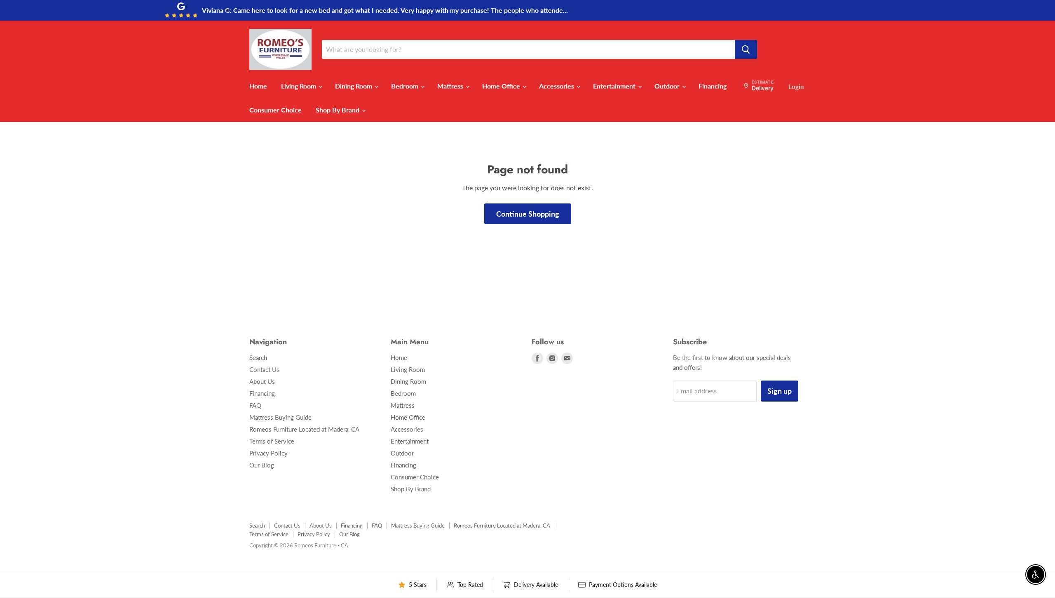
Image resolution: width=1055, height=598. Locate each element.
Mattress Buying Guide (280, 417)
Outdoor (667, 86)
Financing (713, 86)
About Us (262, 381)
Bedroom (405, 86)
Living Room (299, 86)
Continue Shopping (527, 213)
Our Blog (261, 465)
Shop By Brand (338, 110)
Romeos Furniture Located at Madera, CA (304, 429)
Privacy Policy (268, 453)
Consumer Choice (275, 110)
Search (258, 357)
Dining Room (354, 86)
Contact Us (264, 369)
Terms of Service (271, 441)
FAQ (255, 405)
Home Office (502, 86)
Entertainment (615, 86)
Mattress (451, 86)
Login (796, 86)
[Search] (746, 49)
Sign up (779, 390)
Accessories (557, 86)
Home (258, 86)
